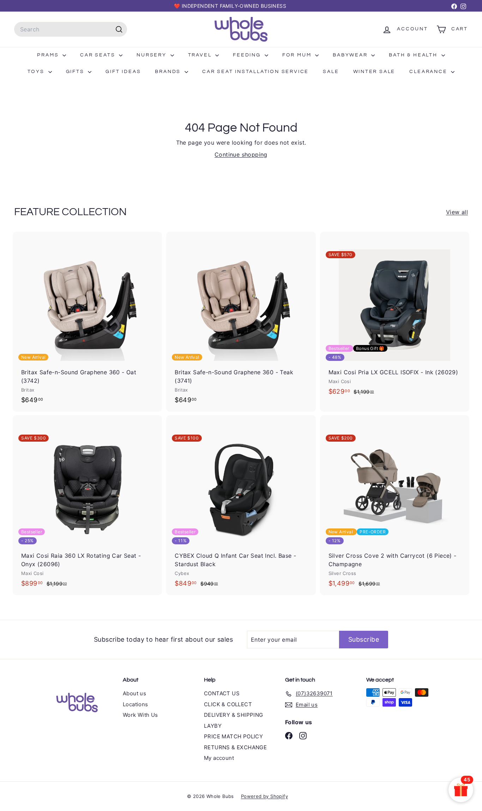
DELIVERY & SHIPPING (233, 715)
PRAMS (49, 55)
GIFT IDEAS (123, 71)
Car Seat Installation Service (255, 71)
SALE (331, 71)
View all (457, 212)
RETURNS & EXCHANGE (235, 747)
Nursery (152, 55)
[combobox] (70, 29)
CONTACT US (222, 693)
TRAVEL (201, 55)
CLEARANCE (429, 71)
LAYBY (213, 725)
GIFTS (76, 71)
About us (134, 693)
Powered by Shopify (264, 796)
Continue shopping (241, 154)
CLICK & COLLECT (228, 704)
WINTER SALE (374, 71)
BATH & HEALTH (414, 55)
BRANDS (169, 71)
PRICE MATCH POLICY (233, 736)
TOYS (37, 71)
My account (219, 758)
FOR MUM (297, 55)
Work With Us (140, 715)
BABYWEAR (351, 55)
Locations (135, 704)
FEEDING (248, 55)
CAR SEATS (98, 55)
